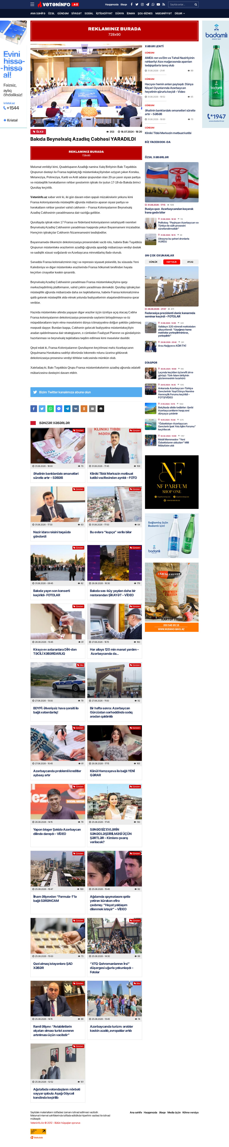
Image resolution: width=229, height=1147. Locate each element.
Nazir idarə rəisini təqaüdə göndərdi (52, 534)
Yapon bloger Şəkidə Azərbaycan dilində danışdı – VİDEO (57, 831)
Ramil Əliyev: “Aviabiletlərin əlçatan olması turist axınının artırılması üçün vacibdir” (53, 1031)
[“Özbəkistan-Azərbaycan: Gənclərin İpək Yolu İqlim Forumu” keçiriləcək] (150, 424)
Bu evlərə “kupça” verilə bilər (111, 532)
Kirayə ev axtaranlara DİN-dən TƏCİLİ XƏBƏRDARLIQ (55, 651)
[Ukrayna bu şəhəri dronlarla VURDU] (150, 239)
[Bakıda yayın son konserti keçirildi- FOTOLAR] (58, 565)
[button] (101, 408)
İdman (131, 13)
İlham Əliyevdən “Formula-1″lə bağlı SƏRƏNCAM (55, 899)
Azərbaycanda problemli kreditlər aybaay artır (57, 773)
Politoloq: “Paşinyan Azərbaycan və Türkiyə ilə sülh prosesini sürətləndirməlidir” (178, 225)
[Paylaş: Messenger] (59, 408)
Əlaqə (162, 1112)
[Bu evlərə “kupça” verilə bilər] (114, 507)
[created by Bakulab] (114, 1137)
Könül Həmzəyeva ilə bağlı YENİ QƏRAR (112, 773)
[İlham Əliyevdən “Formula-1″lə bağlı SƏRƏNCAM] (58, 871)
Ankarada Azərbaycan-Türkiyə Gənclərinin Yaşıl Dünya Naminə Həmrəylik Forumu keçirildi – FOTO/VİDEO (176, 393)
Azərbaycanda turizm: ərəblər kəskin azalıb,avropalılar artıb (111, 1028)
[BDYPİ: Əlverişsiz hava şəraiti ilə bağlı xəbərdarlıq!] (58, 682)
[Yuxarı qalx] (219, 1137)
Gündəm (63, 13)
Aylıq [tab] (190, 262)
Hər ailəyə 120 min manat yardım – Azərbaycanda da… (114, 651)
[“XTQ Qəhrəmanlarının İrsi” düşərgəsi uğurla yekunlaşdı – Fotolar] (114, 938)
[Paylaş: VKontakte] (75, 408)
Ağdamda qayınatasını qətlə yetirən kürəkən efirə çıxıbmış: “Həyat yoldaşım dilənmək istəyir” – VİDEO (110, 903)
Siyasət (76, 13)
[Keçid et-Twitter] (137, 4)
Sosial (89, 13)
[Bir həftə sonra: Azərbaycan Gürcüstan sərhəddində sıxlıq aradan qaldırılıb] (114, 682)
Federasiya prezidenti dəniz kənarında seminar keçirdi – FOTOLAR (170, 314)
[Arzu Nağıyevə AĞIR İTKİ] (150, 346)
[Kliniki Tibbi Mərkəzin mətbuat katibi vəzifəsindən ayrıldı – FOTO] (114, 448)
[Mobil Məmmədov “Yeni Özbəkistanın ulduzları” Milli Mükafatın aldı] (150, 440)
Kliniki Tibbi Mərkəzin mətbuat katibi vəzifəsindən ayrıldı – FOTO (113, 476)
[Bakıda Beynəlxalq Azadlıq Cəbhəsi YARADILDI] (86, 85)
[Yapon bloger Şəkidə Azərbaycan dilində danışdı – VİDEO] (58, 804)
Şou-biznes (145, 13)
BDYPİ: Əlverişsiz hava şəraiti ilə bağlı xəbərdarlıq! (56, 710)
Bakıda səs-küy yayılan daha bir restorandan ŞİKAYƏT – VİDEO (113, 593)
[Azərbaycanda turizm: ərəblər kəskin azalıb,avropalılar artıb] (114, 1001)
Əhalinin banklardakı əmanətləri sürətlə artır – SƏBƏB (56, 476)
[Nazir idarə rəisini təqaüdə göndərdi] (58, 507)
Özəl (51, 13)
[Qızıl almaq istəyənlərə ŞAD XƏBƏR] (58, 938)
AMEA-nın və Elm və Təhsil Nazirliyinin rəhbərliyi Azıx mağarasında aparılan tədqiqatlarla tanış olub (169, 61)
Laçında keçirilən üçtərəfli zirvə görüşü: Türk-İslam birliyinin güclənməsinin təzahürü (175, 375)
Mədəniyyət (163, 13)
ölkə (39, 131)
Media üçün (174, 1112)
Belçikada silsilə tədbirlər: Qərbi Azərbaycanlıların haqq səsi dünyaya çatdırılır (175, 410)
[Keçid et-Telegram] (147, 4)
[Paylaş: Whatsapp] (50, 408)
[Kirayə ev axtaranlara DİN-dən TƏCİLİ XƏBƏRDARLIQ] (58, 624)
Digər (178, 13)
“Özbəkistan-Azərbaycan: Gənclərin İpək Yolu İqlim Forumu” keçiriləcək (177, 426)
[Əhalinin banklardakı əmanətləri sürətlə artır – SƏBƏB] (58, 448)
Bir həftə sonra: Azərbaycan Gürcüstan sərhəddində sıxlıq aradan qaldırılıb (111, 712)
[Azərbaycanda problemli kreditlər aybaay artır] (58, 745)
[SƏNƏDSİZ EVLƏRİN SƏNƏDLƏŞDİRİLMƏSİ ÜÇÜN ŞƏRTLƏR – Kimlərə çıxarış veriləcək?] (114, 804)
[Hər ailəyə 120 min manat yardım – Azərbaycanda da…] (114, 624)
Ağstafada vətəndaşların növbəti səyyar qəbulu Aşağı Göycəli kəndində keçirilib (56, 1093)
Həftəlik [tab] (172, 262)
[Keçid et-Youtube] (158, 4)
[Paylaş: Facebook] (33, 408)
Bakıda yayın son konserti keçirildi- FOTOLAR (51, 593)
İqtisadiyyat (104, 13)
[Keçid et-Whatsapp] (153, 4)
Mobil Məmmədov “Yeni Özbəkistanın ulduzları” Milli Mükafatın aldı (173, 442)
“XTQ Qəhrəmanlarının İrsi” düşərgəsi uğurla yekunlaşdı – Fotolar (111, 968)
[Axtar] (195, 4)
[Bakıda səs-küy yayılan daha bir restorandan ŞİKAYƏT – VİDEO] (114, 565)
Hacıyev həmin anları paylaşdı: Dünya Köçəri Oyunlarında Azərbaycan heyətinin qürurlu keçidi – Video (169, 87)
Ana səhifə (37, 13)
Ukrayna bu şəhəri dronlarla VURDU (173, 240)
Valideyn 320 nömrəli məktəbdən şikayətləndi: (177, 331)
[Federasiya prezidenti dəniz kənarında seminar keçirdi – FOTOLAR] (172, 286)
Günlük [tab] (153, 262)
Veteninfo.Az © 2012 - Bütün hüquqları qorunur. (55, 1122)
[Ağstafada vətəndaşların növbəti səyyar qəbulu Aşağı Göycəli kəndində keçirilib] (58, 1064)
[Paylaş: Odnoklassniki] (84, 408)
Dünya (119, 13)
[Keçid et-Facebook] (131, 4)
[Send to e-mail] (92, 408)
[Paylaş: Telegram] (67, 408)
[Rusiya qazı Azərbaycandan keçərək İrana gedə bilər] (172, 182)
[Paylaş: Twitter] (42, 408)
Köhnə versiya (190, 1112)
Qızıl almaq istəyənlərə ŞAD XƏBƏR (53, 966)
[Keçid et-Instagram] (142, 4)
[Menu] (34, 4)
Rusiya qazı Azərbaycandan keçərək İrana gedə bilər (169, 210)
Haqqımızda (150, 1112)
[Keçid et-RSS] (163, 4)
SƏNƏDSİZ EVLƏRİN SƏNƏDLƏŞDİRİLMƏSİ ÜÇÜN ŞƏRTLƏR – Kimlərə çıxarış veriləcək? (110, 836)
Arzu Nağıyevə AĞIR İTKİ (172, 345)
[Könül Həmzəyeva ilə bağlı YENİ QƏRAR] (114, 745)
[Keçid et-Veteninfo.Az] (58, 4)
